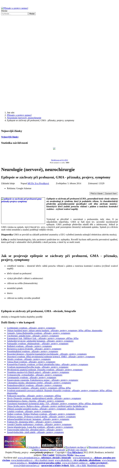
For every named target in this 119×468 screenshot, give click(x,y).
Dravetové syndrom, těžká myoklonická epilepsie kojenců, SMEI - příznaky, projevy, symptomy (51, 356)
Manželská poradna (96, 465)
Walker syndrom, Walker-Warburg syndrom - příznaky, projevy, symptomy (41, 414)
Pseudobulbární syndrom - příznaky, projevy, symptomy (32, 351)
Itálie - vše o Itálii (78, 465)
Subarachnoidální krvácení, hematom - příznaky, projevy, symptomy (38, 419)
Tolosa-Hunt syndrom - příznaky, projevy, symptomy (31, 362)
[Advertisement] (59, 37)
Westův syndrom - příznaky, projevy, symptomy (29, 359)
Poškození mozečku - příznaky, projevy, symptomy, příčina (34, 396)
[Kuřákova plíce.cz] (52, 447)
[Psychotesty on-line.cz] (74, 447)
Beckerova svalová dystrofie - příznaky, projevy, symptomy (34, 349)
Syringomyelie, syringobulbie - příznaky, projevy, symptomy (34, 375)
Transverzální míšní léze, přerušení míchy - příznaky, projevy (35, 429)
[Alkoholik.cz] (33, 447)
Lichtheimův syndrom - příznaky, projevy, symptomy (31, 328)
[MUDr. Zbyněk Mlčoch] (15, 447)
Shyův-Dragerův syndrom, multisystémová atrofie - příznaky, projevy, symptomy (44, 398)
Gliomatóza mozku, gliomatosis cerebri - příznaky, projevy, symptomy (39, 382)
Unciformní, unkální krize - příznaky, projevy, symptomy (33, 336)
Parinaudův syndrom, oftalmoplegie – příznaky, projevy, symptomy (37, 343)
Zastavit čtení (111, 193)
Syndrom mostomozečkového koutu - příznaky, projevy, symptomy (37, 367)
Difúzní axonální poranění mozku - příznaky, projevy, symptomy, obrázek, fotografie (45, 409)
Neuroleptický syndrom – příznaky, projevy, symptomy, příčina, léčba (39, 388)
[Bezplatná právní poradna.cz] (101, 447)
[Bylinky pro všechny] (76, 450)
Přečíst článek (97, 193)
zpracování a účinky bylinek (55, 465)
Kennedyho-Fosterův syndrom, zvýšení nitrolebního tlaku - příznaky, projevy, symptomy (47, 364)
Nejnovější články (10, 137)
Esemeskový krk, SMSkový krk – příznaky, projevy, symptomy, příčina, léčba (42, 338)
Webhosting (65, 455)
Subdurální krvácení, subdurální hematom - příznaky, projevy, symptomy (40, 341)
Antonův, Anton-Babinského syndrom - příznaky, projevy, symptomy (38, 333)
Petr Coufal (48, 455)
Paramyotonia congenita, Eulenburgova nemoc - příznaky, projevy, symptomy (42, 380)
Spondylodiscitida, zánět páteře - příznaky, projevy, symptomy (35, 432)
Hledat (4, 11)
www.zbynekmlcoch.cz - (44, 457)
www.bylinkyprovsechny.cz (26, 465)
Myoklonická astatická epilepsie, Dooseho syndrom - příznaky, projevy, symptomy (45, 369)
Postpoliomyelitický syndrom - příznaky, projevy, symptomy (34, 385)
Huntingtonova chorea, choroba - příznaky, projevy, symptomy (35, 401)
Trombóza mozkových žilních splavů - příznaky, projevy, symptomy (38, 372)
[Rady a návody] (57, 450)
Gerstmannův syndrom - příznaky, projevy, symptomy (31, 377)
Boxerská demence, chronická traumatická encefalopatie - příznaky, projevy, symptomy (47, 354)
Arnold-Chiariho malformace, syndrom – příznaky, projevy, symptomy (39, 424)
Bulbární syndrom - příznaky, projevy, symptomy (29, 346)
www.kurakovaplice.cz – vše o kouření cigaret (32, 460)
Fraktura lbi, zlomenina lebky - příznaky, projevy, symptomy (34, 422)
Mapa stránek (80, 455)
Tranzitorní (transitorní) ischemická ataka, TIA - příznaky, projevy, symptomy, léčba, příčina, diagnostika (54, 403)
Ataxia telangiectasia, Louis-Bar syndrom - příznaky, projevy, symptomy (40, 427)
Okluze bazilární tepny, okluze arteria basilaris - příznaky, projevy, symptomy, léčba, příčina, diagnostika (54, 330)
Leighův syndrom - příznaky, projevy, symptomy (29, 411)
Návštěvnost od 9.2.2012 (59, 160)
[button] (59, 102)
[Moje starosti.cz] (40, 450)
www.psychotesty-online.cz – (85, 463)
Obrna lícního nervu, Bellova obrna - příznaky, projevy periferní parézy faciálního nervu (47, 406)
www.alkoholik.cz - (78, 460)
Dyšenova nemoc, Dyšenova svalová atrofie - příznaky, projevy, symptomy (41, 416)
